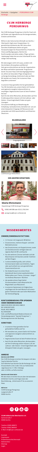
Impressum (5, 437)
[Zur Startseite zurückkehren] (30, 2)
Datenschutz (5, 442)
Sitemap (4, 444)
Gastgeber (14, 12)
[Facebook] (17, 409)
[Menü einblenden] (4, 5)
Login (3, 446)
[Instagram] (12, 409)
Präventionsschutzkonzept (10, 439)
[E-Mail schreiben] (26, 409)
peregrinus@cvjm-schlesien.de (15, 213)
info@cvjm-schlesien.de (14, 430)
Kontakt (4, 435)
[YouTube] (21, 409)
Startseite (4, 12)
